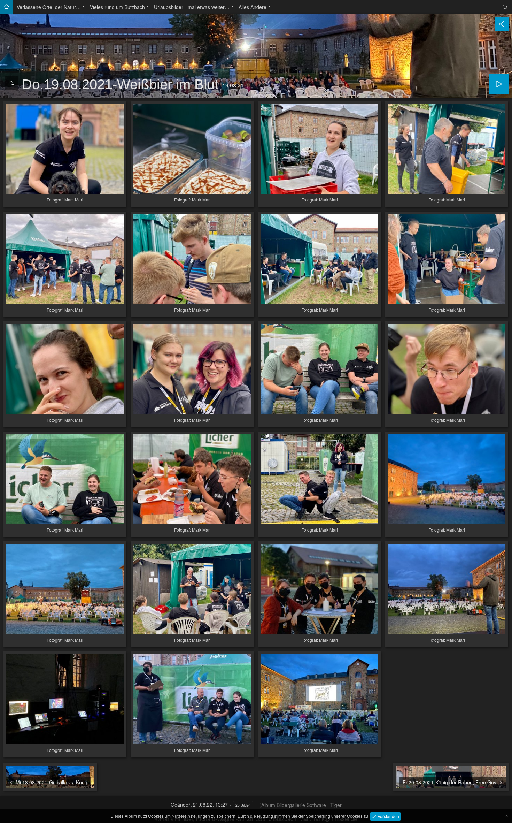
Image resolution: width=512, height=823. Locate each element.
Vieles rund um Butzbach (117, 6)
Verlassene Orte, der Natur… (49, 6)
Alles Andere (252, 6)
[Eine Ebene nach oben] (11, 83)
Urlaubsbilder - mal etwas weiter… (192, 6)
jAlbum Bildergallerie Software (293, 804)
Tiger (336, 804)
